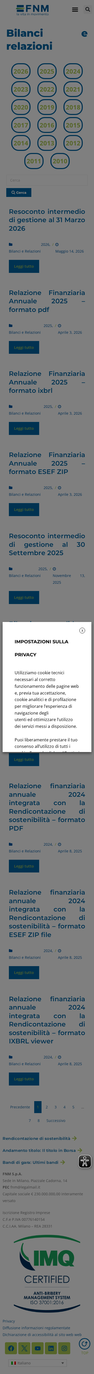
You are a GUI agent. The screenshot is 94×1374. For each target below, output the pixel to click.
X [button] (82, 630)
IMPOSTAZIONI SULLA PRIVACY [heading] (41, 648)
